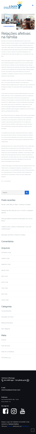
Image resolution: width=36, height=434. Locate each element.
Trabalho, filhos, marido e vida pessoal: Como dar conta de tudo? (16, 228)
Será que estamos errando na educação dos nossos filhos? (17, 220)
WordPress (25, 426)
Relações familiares (7, 323)
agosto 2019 (5, 270)
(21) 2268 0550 (9, 380)
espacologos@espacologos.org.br (10, 390)
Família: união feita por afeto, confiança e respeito (16, 204)
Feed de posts (5, 345)
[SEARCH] (27, 192)
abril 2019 (4, 294)
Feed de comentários (7, 351)
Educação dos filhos (7, 317)
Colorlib (9, 426)
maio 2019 (4, 288)
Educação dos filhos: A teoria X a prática (13, 235)
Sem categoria (5, 328)
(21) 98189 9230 (21, 380)
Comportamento (8, 26)
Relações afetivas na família (16, 35)
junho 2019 (4, 282)
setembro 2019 (5, 264)
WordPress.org (5, 357)
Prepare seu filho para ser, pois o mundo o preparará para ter (17, 211)
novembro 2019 (6, 252)
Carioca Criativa (13, 424)
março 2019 (4, 300)
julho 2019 (4, 276)
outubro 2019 (5, 258)
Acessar (3, 340)
